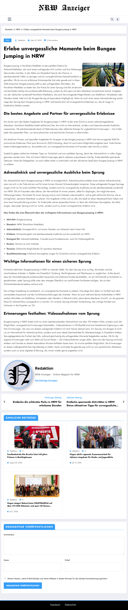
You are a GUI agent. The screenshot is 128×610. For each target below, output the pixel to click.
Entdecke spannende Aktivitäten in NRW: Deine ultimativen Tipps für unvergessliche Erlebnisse (91, 403)
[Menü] (9, 19)
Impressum (55, 604)
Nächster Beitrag (74, 397)
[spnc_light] (117, 19)
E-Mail (67, 560)
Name (6, 560)
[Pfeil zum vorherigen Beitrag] (4, 402)
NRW (8, 40)
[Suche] (112, 19)
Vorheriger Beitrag (53, 397)
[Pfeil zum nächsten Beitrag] (123, 402)
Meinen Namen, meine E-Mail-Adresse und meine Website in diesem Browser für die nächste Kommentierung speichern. (58, 578)
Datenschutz (70, 604)
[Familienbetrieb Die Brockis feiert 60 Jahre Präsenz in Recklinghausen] (36, 436)
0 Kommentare (52, 40)
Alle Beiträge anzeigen (46, 380)
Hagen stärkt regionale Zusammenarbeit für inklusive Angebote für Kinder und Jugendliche (91, 456)
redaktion (21, 40)
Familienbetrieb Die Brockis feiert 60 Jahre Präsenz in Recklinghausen (27, 456)
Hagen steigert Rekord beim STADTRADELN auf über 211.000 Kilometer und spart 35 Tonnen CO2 (29, 504)
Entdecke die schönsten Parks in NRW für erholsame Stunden (37, 403)
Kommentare (9, 534)
